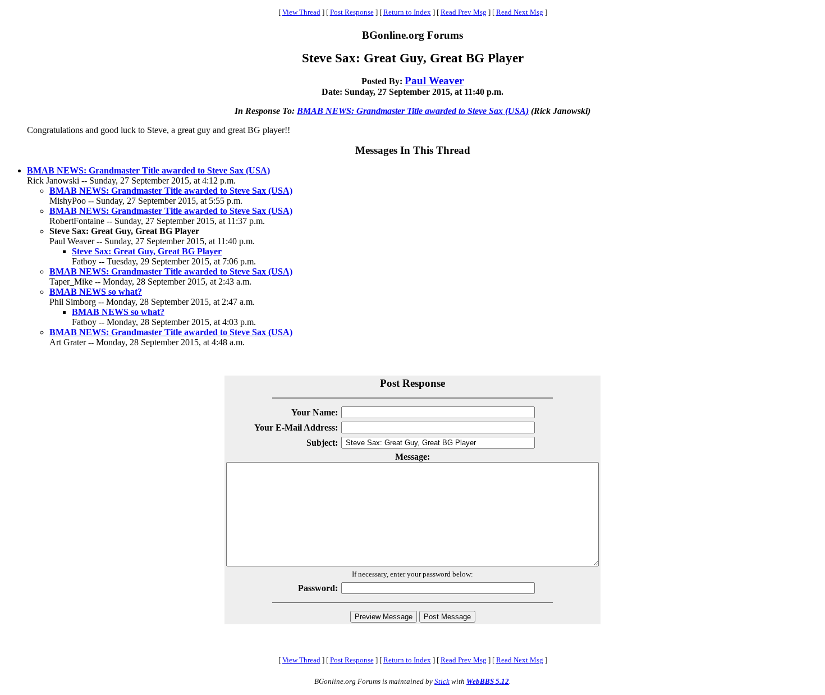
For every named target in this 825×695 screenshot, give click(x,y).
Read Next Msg (519, 12)
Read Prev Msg (464, 12)
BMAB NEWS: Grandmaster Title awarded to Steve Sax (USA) (413, 111)
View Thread (301, 12)
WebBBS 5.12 (487, 681)
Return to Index (407, 12)
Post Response (352, 12)
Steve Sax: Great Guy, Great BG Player (147, 251)
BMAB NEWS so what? (95, 291)
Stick (442, 681)
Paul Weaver (434, 80)
